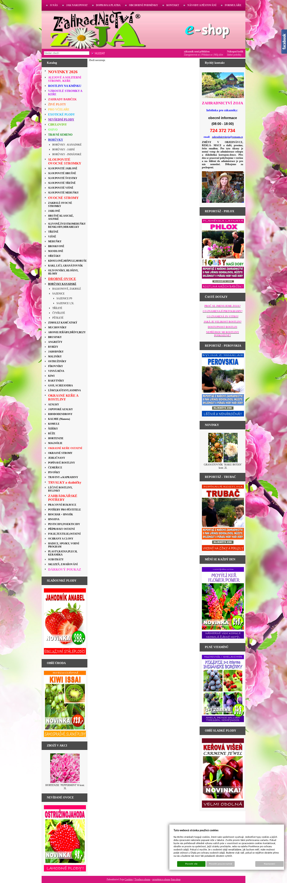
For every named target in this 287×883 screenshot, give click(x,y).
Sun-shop (175, 879)
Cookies (129, 879)
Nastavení (269, 864)
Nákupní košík (235, 51)
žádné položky (234, 54)
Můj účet (218, 54)
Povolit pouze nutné (220, 864)
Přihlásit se (206, 54)
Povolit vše (191, 864)
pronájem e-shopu (161, 879)
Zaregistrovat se (192, 54)
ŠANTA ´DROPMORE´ (223, 464)
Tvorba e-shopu (142, 879)
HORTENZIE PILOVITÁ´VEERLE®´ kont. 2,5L (65, 787)
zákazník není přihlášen (197, 51)
